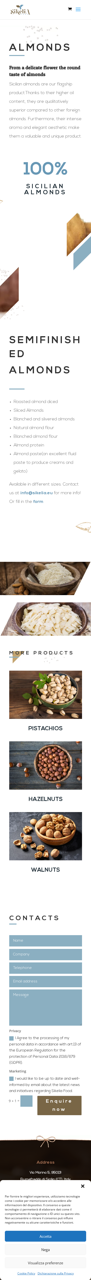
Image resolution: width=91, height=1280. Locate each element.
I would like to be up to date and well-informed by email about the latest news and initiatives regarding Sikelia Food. (44, 1085)
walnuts (45, 870)
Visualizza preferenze (45, 1262)
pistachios (45, 729)
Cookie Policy (26, 1273)
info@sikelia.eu (36, 493)
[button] (83, 1187)
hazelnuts (46, 799)
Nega (45, 1249)
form (38, 502)
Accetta (45, 1236)
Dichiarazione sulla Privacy (56, 1273)
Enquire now (59, 1105)
